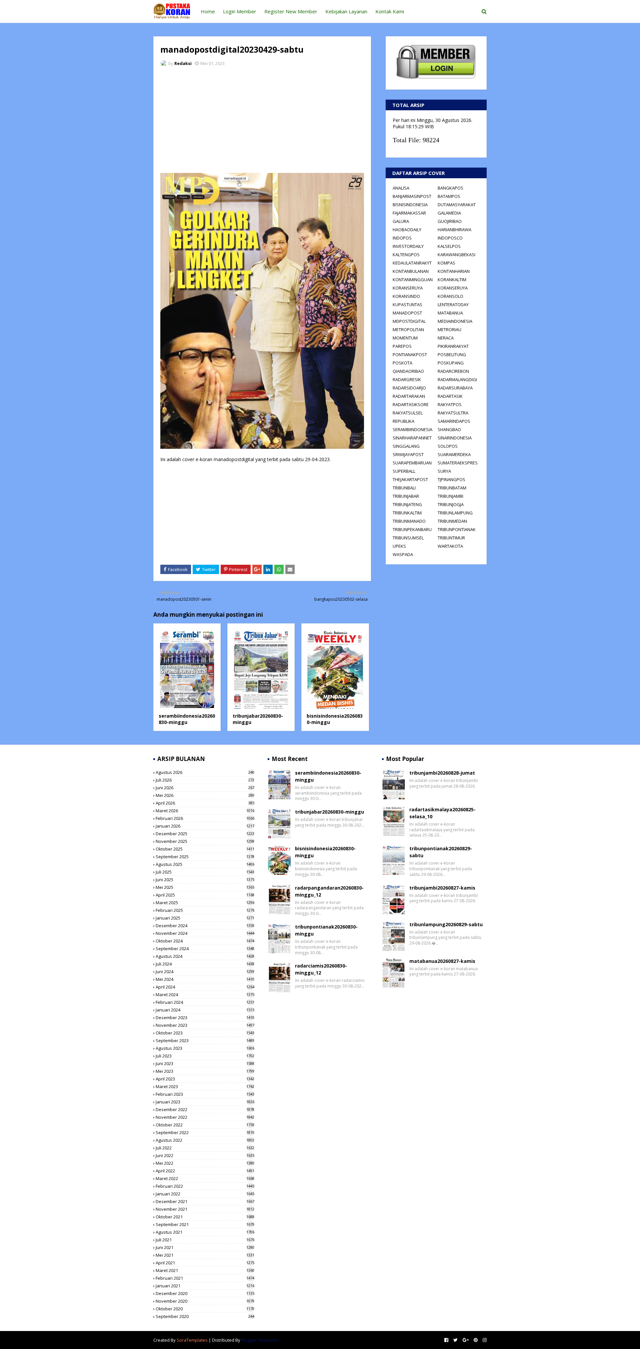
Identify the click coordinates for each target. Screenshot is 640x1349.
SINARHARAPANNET (412, 438)
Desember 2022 (205, 1109)
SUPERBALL (404, 471)
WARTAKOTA (450, 546)
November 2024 (205, 933)
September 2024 (205, 949)
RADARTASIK (450, 396)
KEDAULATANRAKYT (412, 263)
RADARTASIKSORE (411, 404)
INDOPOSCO (450, 238)
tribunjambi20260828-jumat (442, 773)
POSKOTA (402, 363)
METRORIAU (449, 330)
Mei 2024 (205, 979)
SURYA (444, 471)
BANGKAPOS (450, 188)
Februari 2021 (205, 1278)
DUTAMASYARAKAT (457, 205)
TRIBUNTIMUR (451, 538)
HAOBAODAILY (407, 230)
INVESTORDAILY (408, 246)
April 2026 (205, 803)
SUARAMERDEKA (454, 454)
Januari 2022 (205, 1194)
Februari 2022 (205, 1186)
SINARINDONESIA (455, 438)
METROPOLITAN (408, 330)
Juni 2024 (205, 972)
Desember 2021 (205, 1201)
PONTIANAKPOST (410, 354)
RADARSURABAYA (455, 388)
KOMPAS (446, 263)
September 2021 (205, 1224)
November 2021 (205, 1209)
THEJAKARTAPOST (410, 479)
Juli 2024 (205, 964)
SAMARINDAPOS (454, 421)
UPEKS (399, 546)
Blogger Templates (260, 1340)
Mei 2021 (205, 1255)
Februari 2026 (205, 818)
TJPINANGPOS (451, 479)
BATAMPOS (449, 196)
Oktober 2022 (205, 1125)
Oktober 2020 (205, 1309)
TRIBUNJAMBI (450, 496)
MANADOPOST (407, 313)
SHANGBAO (449, 429)
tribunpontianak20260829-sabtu (440, 852)
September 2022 (205, 1132)
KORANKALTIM (452, 280)
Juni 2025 (205, 880)
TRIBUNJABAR (406, 496)
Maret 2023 (205, 1086)
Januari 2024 (205, 1010)
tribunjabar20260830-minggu (329, 812)
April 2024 (205, 987)
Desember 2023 (205, 1017)
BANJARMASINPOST (412, 196)
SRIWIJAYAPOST (408, 454)
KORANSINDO (406, 296)
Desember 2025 (205, 834)
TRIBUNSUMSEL (408, 538)
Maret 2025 (205, 903)
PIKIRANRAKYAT (453, 346)
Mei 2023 (205, 1071)
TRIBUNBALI (404, 488)
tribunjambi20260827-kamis (442, 888)
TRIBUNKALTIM (407, 513)
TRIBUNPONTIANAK (457, 529)
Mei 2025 (205, 887)
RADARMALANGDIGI (457, 379)
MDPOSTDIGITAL (409, 321)
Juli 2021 (205, 1240)
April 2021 (205, 1263)
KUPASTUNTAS (407, 305)
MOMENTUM (405, 338)
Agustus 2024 (205, 956)
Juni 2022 (205, 1155)
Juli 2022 (205, 1148)
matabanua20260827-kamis (442, 961)
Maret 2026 (205, 811)
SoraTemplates (192, 1340)
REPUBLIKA (403, 421)
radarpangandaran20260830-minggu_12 (329, 891)
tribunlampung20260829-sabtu (446, 924)
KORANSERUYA (408, 288)
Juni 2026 (205, 788)
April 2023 (205, 1079)
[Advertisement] (262, 121)
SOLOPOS (448, 446)
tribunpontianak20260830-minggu (326, 930)
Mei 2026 (205, 795)
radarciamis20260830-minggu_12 (321, 969)
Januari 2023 (205, 1102)
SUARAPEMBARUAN (412, 463)
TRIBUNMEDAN (452, 521)
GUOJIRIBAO (450, 221)
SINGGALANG (406, 446)
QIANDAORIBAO (408, 371)
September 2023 (205, 1040)
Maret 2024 (205, 995)
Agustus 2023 (205, 1048)
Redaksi (183, 63)
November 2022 (205, 1117)
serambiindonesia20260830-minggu (187, 719)
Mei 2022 (205, 1163)
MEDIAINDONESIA (455, 321)
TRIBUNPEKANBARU (412, 529)
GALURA (401, 221)
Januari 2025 (205, 918)
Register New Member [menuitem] (290, 11)
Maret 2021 (205, 1270)
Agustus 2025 (205, 864)
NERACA (446, 338)
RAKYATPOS (450, 404)
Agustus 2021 (205, 1232)
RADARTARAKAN (409, 396)
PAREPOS (402, 346)
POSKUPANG (451, 363)
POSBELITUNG (452, 354)
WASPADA (403, 554)
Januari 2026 (205, 826)
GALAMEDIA (449, 213)
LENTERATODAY (453, 305)
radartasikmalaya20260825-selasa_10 (442, 813)
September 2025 (205, 857)
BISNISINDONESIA (410, 205)
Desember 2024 (205, 926)
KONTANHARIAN (454, 271)
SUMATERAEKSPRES (458, 463)
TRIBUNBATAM (452, 488)
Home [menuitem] (208, 11)
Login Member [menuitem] (239, 11)
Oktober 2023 (205, 1033)
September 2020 (205, 1316)
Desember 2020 (205, 1293)
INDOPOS (402, 238)
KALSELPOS (449, 246)
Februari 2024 (205, 1002)
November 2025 (205, 841)
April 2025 (205, 895)
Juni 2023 (205, 1063)
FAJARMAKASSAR (409, 213)
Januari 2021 (205, 1286)
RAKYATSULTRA (453, 413)
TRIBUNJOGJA (451, 504)
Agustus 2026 (205, 772)
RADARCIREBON (453, 371)
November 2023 (205, 1025)
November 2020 (205, 1301)
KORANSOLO (450, 296)
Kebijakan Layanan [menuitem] (346, 11)
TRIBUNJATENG (407, 504)
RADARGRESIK (407, 379)
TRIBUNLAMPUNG (455, 513)
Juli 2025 (205, 872)
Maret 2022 (205, 1178)
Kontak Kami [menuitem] (389, 11)
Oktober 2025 (205, 849)
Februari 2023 (205, 1094)
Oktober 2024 (205, 941)
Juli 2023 (205, 1056)
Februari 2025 (205, 910)
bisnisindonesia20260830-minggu (325, 852)
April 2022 (205, 1171)
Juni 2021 (205, 1247)
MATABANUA (450, 313)
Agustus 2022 (205, 1140)
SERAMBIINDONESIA (412, 429)
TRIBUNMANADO (409, 521)
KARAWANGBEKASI (456, 255)
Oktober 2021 (205, 1217)
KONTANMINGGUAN (413, 280)
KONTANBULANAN (411, 271)
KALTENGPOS (406, 255)
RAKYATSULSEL (408, 413)
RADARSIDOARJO (409, 388)
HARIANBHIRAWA (454, 230)
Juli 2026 (205, 780)
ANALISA (401, 188)
